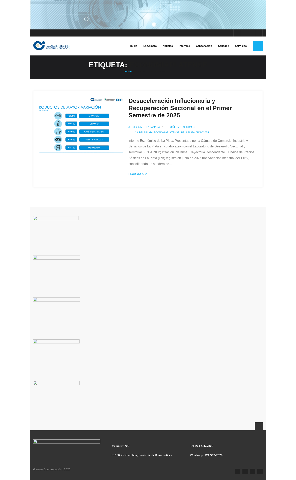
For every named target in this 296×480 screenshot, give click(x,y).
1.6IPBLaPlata (144, 132)
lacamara (153, 127)
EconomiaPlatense (166, 132)
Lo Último (175, 127)
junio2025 (202, 132)
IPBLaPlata (188, 132)
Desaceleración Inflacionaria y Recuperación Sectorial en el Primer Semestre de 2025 (180, 108)
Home (128, 71)
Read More (136, 173)
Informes (188, 127)
